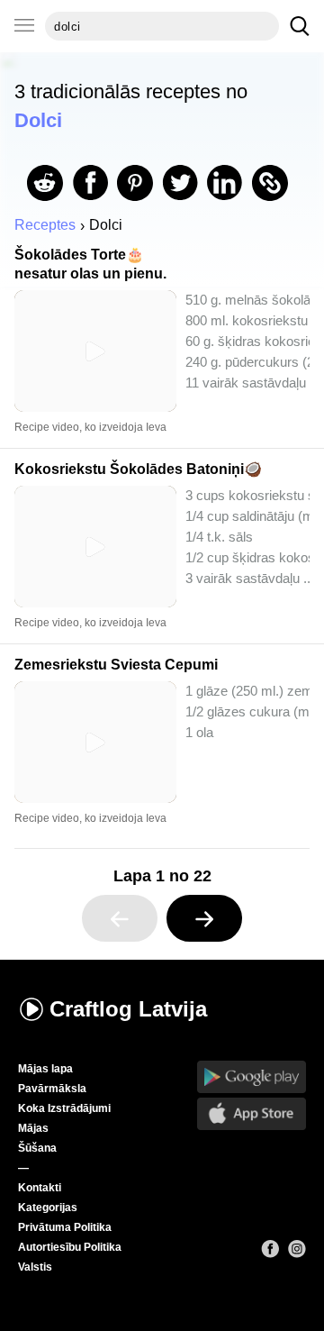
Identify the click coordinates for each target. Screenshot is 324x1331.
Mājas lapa (45, 1068)
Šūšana (37, 1148)
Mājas (33, 1128)
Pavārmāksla (52, 1088)
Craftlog (128, 1009)
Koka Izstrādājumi (64, 1108)
